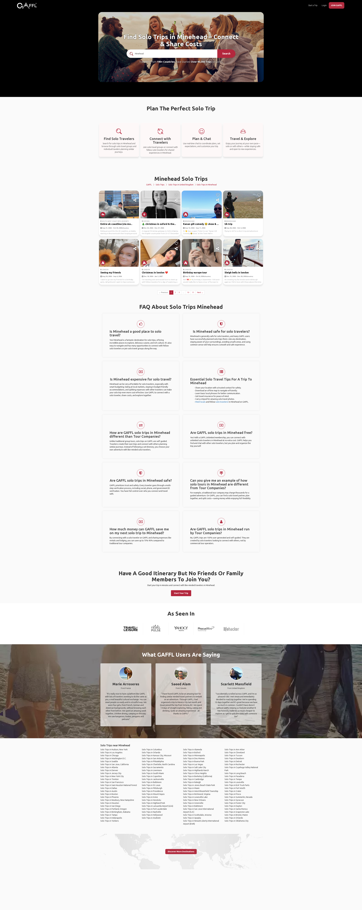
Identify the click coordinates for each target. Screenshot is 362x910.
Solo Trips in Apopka (192, 818)
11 (193, 292)
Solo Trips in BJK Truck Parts (237, 785)
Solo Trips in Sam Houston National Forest (118, 785)
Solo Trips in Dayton (233, 806)
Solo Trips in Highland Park (153, 803)
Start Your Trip (181, 593)
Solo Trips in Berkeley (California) (197, 776)
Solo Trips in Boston (109, 794)
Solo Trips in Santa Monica (236, 809)
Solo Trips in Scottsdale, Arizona (197, 815)
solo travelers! (222, 402)
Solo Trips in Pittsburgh (152, 788)
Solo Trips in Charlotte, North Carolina (158, 764)
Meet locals (200, 402)
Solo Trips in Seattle (109, 761)
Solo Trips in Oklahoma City (236, 821)
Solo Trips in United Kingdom (180, 185)
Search (226, 53)
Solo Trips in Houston (109, 803)
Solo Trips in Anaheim (151, 818)
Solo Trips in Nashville (151, 812)
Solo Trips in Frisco (233, 794)
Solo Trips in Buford (191, 752)
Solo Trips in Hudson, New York (114, 749)
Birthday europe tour (195, 272)
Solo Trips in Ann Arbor (235, 749)
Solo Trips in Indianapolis (111, 818)
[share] (135, 200)
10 (188, 292)
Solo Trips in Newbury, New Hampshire (117, 800)
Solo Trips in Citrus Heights (195, 773)
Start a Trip (312, 5)
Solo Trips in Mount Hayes (153, 794)
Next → (200, 292)
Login (324, 5)
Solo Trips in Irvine (150, 797)
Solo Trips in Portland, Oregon (113, 809)
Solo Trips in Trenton (109, 779)
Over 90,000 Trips (201, 61)
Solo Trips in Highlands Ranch (196, 770)
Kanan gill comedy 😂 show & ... (201, 224)
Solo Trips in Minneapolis (194, 755)
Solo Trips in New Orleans (194, 800)
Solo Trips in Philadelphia (153, 761)
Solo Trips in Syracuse (234, 800)
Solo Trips (160, 185)
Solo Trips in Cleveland (235, 752)
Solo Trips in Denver (109, 770)
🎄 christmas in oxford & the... (159, 224)
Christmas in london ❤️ (155, 272)
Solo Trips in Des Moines (194, 758)
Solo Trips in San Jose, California (114, 764)
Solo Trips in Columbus (152, 749)
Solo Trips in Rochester (235, 764)
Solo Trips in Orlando (151, 752)
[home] (27, 5)
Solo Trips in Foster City (235, 803)
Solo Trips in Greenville (193, 803)
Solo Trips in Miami (191, 788)
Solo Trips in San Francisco (112, 782)
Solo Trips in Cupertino (152, 776)
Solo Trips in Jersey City (110, 773)
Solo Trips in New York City (112, 776)
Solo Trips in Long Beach (235, 773)
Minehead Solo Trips (181, 179)
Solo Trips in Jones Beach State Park (199, 785)
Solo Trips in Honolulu (151, 800)
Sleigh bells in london (237, 272)
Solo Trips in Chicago (109, 755)
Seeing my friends (110, 272)
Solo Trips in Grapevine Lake (237, 812)
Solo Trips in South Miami (153, 773)
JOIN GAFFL (336, 5)
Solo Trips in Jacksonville (153, 779)
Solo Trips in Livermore (152, 770)
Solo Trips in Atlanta (109, 767)
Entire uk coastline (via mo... (116, 224)
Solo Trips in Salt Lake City (194, 767)
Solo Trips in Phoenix (109, 797)
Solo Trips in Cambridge (193, 779)
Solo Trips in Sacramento (152, 767)
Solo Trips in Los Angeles (111, 752)
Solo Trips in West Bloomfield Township (200, 791)
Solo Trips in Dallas (108, 788)
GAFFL (149, 185)
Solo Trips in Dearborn (234, 758)
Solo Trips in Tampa (108, 815)
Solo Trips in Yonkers (109, 821)
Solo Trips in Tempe (233, 779)
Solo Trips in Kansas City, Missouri (156, 755)
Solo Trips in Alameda (192, 749)
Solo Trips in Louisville (234, 782)
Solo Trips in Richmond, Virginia (196, 794)
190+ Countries (166, 61)
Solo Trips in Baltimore (151, 782)
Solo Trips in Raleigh (192, 782)
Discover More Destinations (181, 851)
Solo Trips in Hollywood (152, 815)
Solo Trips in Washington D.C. (113, 758)
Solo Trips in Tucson (233, 755)
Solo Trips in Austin (108, 791)
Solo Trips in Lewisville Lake (195, 797)
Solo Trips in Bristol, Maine (236, 815)
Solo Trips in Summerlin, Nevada (238, 797)
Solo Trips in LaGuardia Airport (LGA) (157, 806)
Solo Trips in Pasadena (234, 776)
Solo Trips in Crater (233, 791)
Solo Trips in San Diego (110, 806)
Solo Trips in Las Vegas (193, 764)
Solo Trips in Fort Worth (235, 788)
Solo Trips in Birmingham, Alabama (115, 812)
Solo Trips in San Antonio (153, 758)
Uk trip (228, 224)
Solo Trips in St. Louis (151, 785)
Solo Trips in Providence (152, 791)
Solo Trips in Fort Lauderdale (154, 809)
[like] (135, 195)
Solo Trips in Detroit (233, 761)
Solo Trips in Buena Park (193, 761)
